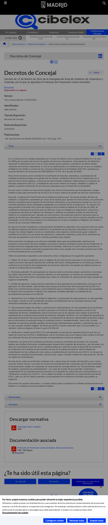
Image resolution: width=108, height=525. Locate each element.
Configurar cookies (55, 520)
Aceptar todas (97, 520)
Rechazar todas (76, 520)
